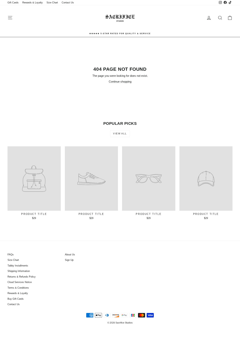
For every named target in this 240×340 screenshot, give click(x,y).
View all (120, 133)
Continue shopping (120, 81)
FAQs (11, 254)
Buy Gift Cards (16, 298)
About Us (70, 254)
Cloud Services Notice (20, 282)
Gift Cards (13, 2)
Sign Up (69, 260)
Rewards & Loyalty (32, 2)
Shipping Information (19, 271)
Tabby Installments (18, 265)
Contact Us (68, 2)
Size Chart (52, 2)
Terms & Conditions (18, 287)
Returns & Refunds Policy (22, 276)
